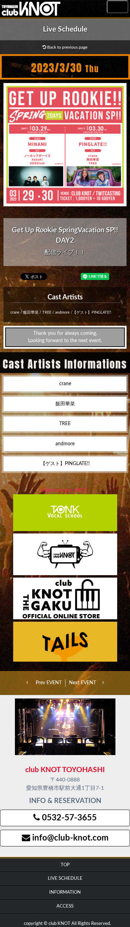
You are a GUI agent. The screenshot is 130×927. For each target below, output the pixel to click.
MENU (117, 7)
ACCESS (65, 906)
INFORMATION (65, 892)
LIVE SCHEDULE (65, 878)
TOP (65, 865)
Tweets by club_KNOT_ (65, 490)
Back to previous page (66, 47)
